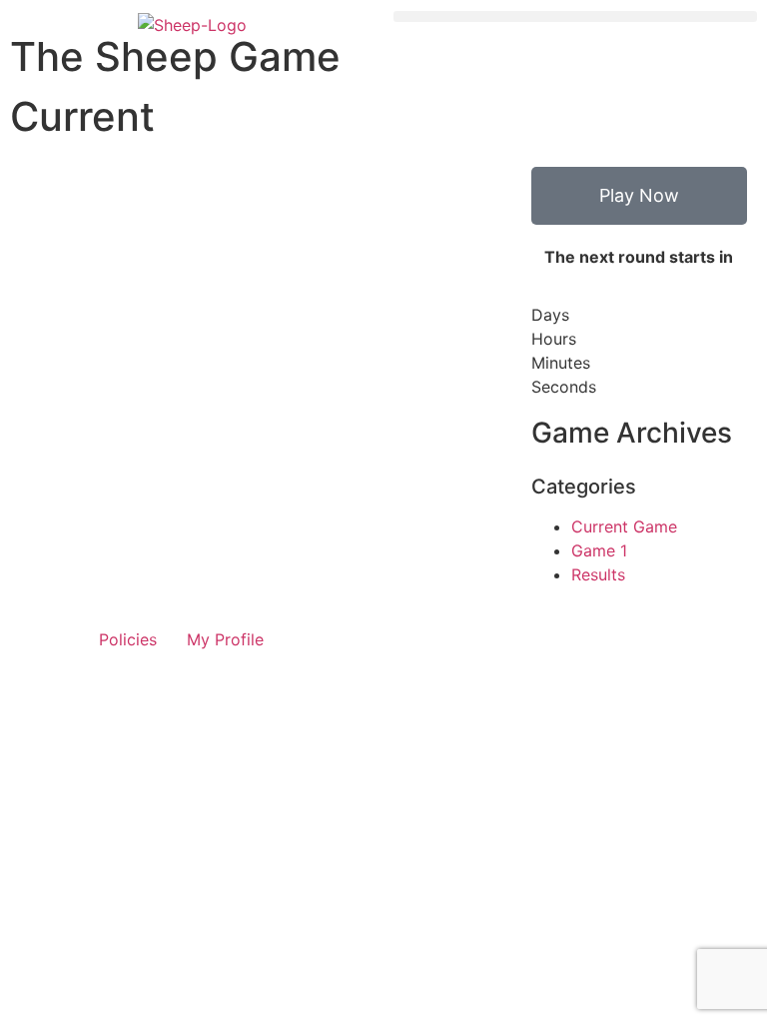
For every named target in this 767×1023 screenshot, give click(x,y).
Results (598, 574)
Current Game (624, 526)
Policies (128, 639)
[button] (575, 16)
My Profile (225, 639)
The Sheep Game (175, 56)
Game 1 (599, 550)
